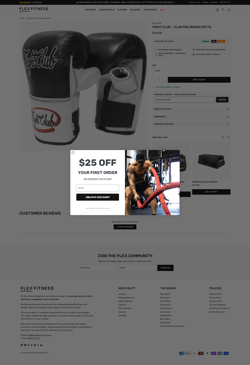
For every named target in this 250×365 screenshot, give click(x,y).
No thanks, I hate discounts (98, 208)
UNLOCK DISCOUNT (98, 197)
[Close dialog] (73, 152)
